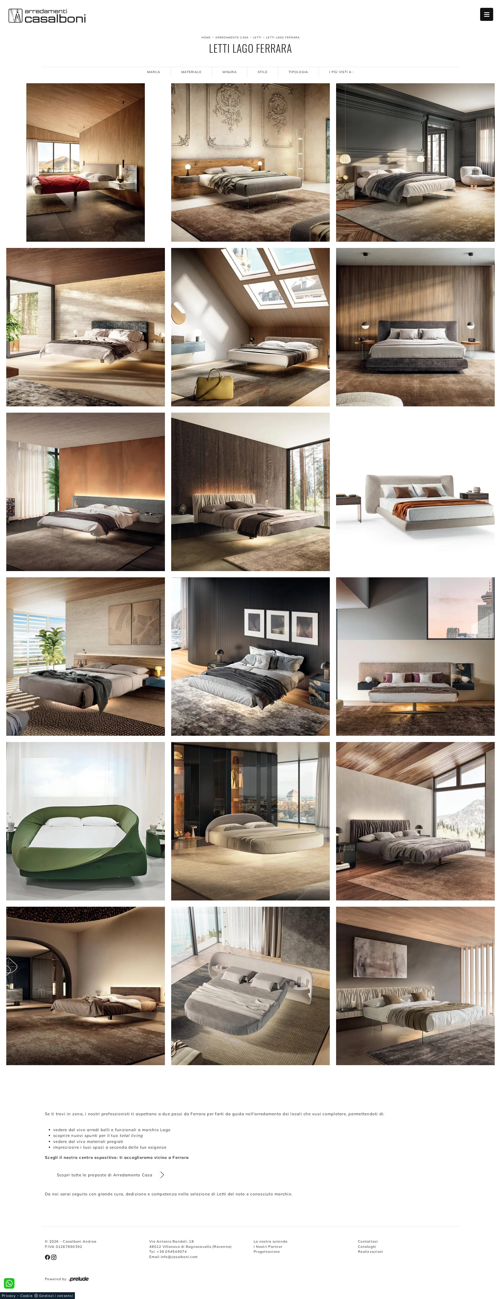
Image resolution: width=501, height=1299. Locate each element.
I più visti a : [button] (341, 72)
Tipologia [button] (298, 72)
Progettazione (267, 1251)
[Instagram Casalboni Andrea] (53, 1257)
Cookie (26, 1296)
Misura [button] (230, 72)
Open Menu (486, 14)
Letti (257, 37)
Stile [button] (262, 72)
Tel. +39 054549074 (168, 1251)
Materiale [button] (191, 72)
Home (206, 37)
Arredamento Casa (231, 37)
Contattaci (368, 1241)
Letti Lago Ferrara (283, 37)
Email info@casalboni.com (173, 1257)
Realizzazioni (370, 1251)
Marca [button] (153, 72)
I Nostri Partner (268, 1246)
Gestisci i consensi (56, 1296)
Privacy (9, 1296)
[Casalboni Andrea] (47, 15)
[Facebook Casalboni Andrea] (48, 1257)
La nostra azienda (271, 1241)
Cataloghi (367, 1246)
